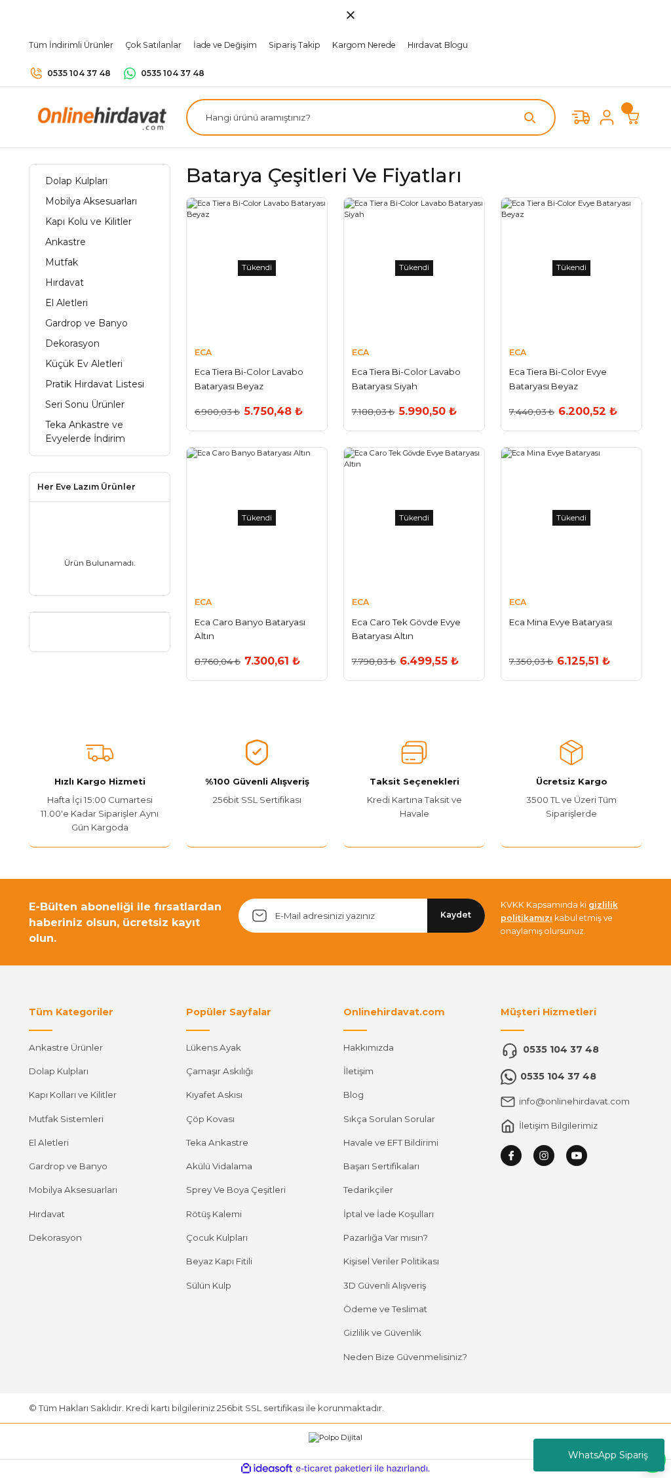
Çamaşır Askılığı (219, 1071)
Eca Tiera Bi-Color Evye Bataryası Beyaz (558, 378)
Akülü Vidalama (219, 1166)
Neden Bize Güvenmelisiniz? (405, 1357)
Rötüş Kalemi (214, 1214)
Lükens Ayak (213, 1047)
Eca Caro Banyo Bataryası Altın (250, 629)
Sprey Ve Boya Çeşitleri (236, 1189)
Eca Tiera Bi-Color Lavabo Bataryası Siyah (406, 378)
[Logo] (99, 116)
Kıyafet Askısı (214, 1094)
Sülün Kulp (208, 1285)
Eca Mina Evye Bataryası (560, 622)
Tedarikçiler (368, 1189)
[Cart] (633, 117)
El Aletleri (49, 1142)
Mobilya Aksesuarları (73, 1189)
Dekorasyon (55, 1237)
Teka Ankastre (217, 1142)
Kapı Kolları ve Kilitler (73, 1094)
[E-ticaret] (334, 1468)
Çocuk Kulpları (217, 1237)
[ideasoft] (266, 1469)
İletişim (358, 1071)
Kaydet (455, 915)
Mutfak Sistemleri (66, 1119)
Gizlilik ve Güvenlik (382, 1332)
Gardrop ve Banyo (68, 1166)
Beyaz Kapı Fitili (219, 1261)
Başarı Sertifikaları (381, 1166)
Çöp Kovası (210, 1119)
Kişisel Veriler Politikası (391, 1261)
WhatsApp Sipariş (608, 1455)
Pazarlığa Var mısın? (385, 1237)
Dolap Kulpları (58, 1071)
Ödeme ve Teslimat (385, 1309)
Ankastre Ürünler (66, 1047)
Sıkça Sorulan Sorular (389, 1119)
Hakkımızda (368, 1047)
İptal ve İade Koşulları (388, 1214)
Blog (353, 1094)
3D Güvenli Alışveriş (384, 1285)
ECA (203, 352)
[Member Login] (607, 117)
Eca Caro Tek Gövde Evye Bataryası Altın (406, 629)
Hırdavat (47, 1214)
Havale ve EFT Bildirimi (390, 1142)
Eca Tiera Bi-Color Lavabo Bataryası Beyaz (249, 378)
